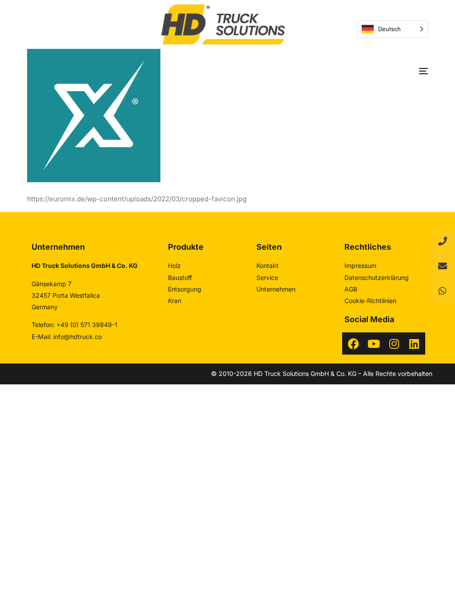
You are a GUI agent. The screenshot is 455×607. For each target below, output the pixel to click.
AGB (350, 289)
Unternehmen (275, 289)
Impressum (360, 265)
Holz (174, 265)
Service (267, 277)
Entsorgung (184, 289)
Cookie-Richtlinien (370, 300)
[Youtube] (374, 343)
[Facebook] (353, 343)
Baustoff (180, 277)
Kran (174, 300)
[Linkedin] (414, 343)
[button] (442, 291)
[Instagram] (394, 343)
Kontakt (267, 265)
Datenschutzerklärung (376, 277)
